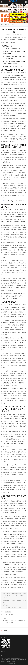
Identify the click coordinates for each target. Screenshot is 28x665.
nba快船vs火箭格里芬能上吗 (12, 48)
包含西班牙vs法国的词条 (20, 621)
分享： (3, 614)
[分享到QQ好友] (9, 614)
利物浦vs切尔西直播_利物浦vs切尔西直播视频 (8, 621)
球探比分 (18, 595)
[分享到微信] (6, 614)
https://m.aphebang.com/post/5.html (12, 607)
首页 (2, 24)
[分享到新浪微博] (11, 614)
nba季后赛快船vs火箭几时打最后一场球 (15, 56)
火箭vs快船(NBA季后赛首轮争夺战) (14, 66)
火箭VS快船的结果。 (10, 58)
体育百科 (7, 24)
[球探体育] (14, 2)
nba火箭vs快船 (8, 611)
